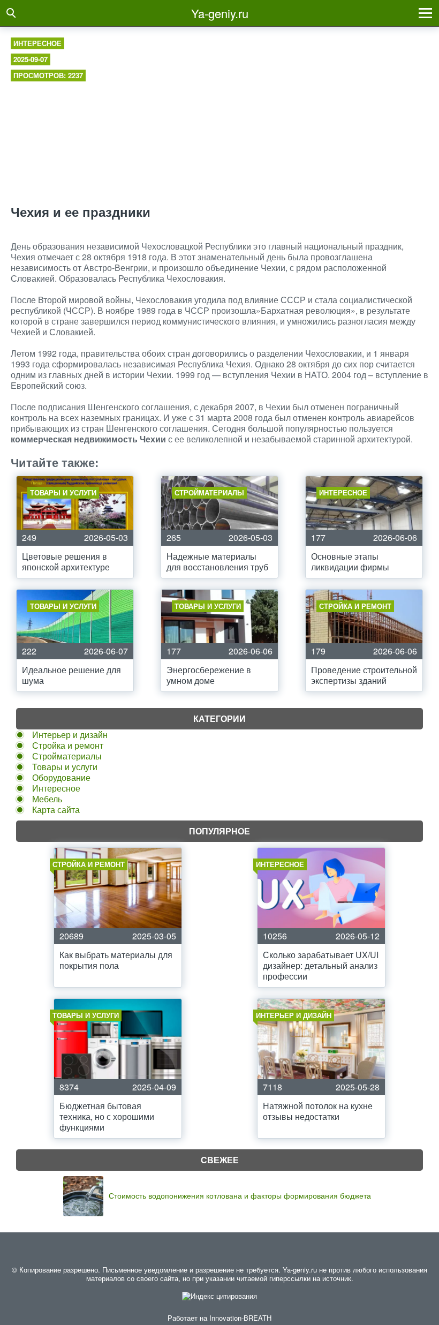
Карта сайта (56, 809)
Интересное (37, 43)
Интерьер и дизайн (70, 734)
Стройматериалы (67, 756)
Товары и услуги (64, 767)
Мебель (47, 799)
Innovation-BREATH (240, 1318)
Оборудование (61, 777)
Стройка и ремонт (67, 745)
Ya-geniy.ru (219, 13)
